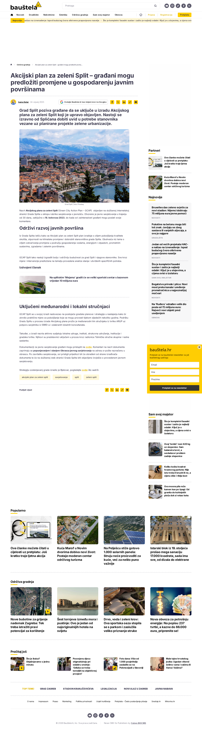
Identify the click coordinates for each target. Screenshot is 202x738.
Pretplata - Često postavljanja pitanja (131, 701)
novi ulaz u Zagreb (136, 688)
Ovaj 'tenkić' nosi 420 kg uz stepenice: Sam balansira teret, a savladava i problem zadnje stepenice (177, 450)
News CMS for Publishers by (125, 723)
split (77, 377)
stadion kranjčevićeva (78, 688)
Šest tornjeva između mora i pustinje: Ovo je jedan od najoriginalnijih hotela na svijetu (77, 625)
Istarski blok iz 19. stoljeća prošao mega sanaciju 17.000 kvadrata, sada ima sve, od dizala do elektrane (169, 553)
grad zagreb (48, 688)
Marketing (66, 701)
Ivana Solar (23, 102)
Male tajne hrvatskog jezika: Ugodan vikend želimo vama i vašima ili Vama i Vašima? (178, 663)
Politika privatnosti (84, 701)
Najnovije (155, 197)
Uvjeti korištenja (103, 701)
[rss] (189, 6)
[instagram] (172, 6)
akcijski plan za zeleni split (35, 377)
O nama (30, 701)
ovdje (85, 370)
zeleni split (91, 377)
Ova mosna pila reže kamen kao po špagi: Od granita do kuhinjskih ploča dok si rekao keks (176, 491)
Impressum (43, 701)
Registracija (166, 15)
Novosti (20, 15)
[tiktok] (178, 6)
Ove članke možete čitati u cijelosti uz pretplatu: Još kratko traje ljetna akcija (177, 162)
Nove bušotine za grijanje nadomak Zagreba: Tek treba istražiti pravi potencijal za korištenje (29, 625)
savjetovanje (61, 377)
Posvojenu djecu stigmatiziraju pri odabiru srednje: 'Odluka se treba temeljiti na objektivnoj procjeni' (85, 666)
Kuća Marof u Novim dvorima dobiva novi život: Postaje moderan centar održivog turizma (177, 182)
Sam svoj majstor (101, 15)
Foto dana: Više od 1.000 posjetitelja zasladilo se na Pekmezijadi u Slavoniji (131, 663)
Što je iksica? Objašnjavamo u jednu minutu (38, 661)
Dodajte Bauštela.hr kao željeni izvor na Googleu (85, 102)
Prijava (151, 15)
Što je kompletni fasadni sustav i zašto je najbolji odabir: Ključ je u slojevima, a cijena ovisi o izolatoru (127, 20)
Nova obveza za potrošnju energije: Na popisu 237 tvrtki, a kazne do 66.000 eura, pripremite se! (169, 625)
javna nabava (164, 688)
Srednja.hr (156, 701)
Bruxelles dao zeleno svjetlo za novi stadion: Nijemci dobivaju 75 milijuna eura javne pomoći (170, 210)
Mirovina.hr (170, 701)
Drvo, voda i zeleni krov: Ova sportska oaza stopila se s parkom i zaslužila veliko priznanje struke (122, 625)
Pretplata (184, 15)
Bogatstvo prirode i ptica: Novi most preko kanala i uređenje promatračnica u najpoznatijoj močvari (169, 289)
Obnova (118, 15)
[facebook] (183, 6)
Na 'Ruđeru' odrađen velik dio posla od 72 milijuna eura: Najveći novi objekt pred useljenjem (169, 309)
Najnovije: (17, 20)
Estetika (63, 15)
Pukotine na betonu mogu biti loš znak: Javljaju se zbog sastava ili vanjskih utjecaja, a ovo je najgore (169, 229)
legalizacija (109, 688)
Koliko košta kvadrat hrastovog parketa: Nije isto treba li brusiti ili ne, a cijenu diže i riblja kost (177, 471)
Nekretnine (49, 15)
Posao (55, 701)
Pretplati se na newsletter (174, 388)
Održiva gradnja (80, 15)
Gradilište (34, 15)
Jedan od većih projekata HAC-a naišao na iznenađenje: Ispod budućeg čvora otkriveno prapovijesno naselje (170, 249)
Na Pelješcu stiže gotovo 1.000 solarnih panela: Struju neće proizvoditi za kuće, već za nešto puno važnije (122, 555)
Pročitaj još (19, 651)
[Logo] (26, 5)
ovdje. (89, 347)
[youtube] (166, 6)
